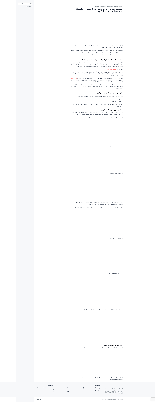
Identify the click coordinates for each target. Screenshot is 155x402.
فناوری (68, 390)
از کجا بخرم (97, 388)
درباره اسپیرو (82, 388)
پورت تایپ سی (111, 64)
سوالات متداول (97, 387)
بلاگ (92, 1)
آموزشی (67, 387)
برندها (97, 1)
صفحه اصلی (109, 1)
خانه (122, 6)
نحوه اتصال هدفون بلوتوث (112, 69)
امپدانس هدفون (74, 78)
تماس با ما (83, 390)
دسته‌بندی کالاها (103, 1)
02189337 (50, 392)
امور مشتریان (86, 1)
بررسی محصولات (66, 388)
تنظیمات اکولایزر (94, 73)
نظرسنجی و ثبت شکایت (95, 390)
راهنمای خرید (67, 391)
